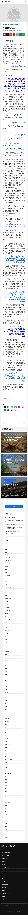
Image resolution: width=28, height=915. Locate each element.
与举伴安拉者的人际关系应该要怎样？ (13, 524)
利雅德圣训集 (8, 587)
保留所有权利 (18, 911)
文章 (7, 24)
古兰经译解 (7, 610)
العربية (3, 864)
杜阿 (6, 741)
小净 (6, 680)
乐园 (6, 549)
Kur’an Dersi (4, 858)
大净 (6, 636)
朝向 (6, 732)
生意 (6, 776)
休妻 (6, 563)
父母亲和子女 (8, 773)
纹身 (6, 791)
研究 (15, 434)
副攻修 (6, 590)
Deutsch (4, 870)
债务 (6, 572)
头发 (6, 645)
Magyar (3, 899)
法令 (6, 756)
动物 (6, 595)
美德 (6, 800)
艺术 (6, 811)
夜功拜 (6, 633)
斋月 (6, 715)
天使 (6, 639)
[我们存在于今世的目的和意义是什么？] (14, 465)
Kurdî (3, 890)
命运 (6, 622)
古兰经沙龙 (7, 604)
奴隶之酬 (7, 651)
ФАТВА (4, 873)
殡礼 (6, 753)
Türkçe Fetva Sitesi (6, 855)
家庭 (6, 671)
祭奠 (6, 785)
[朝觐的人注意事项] (14, 487)
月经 (6, 724)
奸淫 (6, 654)
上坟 (6, 543)
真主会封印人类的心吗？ (10, 517)
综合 (6, 794)
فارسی (3, 881)
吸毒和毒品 (7, 619)
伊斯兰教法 (7, 558)
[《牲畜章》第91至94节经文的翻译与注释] (14, 442)
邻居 (6, 829)
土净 (6, 625)
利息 (6, 584)
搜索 (14, 506)
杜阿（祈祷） (8, 744)
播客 (6, 700)
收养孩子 (7, 703)
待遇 (6, 689)
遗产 (6, 826)
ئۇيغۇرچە (4, 875)
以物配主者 (7, 555)
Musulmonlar (5, 884)
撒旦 (6, 698)
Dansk (3, 896)
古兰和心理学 (8, 598)
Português (4, 878)
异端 (6, 686)
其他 (8, 434)
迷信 (6, 817)
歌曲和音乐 (7, 747)
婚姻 (6, 663)
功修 (6, 593)
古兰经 (6, 601)
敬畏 (6, 709)
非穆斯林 (7, 832)
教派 (6, 706)
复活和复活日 (8, 630)
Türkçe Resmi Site (6, 852)
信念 (6, 569)
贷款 (6, 814)
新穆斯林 (7, 718)
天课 (6, 642)
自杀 (6, 808)
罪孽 (6, 797)
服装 (6, 727)
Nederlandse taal (6, 893)
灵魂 (6, 767)
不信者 (6, 546)
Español (4, 887)
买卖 (6, 552)
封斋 (6, 674)
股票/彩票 (7, 802)
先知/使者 (7, 575)
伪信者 (6, 566)
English (3, 861)
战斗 (6, 695)
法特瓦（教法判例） (13, 24)
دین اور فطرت (5, 905)
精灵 (6, 788)
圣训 (6, 627)
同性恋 (6, 613)
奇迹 (6, 648)
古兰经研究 (7, 607)
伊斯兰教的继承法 (9, 560)
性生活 (6, 692)
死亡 (6, 750)
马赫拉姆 (7, 837)
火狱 (6, 765)
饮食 (6, 835)
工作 (6, 683)
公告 (5, 434)
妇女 (6, 660)
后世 (4, 24)
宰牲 (6, 668)
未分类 (6, 738)
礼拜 (6, 782)
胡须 (6, 805)
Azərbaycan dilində (6, 867)
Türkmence (4, 902)
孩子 (6, 665)
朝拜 (6, 735)
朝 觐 (6, 730)
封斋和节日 (7, 677)
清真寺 (6, 762)
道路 (6, 823)
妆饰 (6, 657)
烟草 (6, 770)
